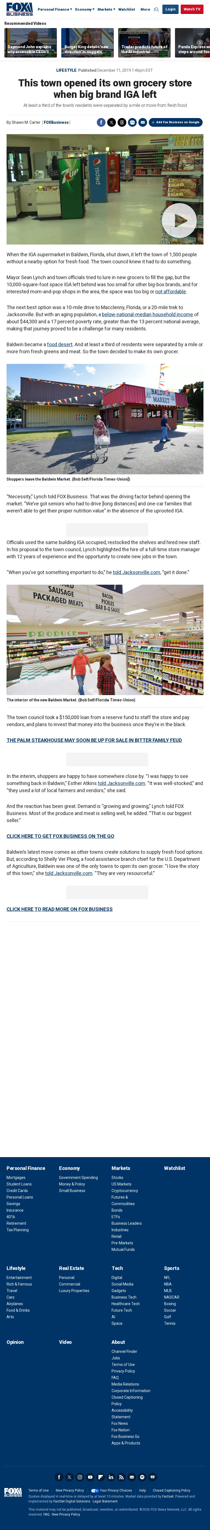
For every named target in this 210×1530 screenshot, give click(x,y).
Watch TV (192, 9)
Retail (116, 1236)
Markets (105, 9)
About (118, 1342)
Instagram (79, 1477)
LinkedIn (111, 1477)
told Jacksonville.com (136, 572)
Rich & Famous (19, 1284)
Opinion (15, 1342)
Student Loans (19, 1184)
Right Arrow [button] (200, 43)
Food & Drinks (18, 1310)
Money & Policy (72, 1184)
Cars (10, 1297)
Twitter (111, 122)
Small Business (72, 1190)
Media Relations (125, 1384)
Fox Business (20, 9)
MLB (168, 1290)
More (145, 9)
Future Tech (122, 1310)
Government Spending (78, 1177)
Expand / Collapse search (157, 9)
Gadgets (119, 1290)
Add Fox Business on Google (177, 122)
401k (11, 1217)
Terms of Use (123, 1364)
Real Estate (71, 1268)
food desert (59, 344)
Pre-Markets (122, 1243)
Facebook (101, 122)
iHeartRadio (152, 1477)
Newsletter (131, 1477)
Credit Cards (17, 1190)
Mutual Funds (123, 1249)
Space (117, 1323)
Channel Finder (124, 1351)
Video (65, 1342)
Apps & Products (126, 1443)
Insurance (15, 1210)
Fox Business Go (125, 1436)
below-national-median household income (147, 314)
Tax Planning (18, 1230)
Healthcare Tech (126, 1304)
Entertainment (19, 1277)
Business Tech (124, 1297)
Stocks (117, 1177)
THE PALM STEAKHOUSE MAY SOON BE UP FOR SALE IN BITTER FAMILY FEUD (94, 740)
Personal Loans (20, 1197)
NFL (167, 1277)
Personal (66, 1277)
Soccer (170, 1310)
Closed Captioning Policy (171, 1490)
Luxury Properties (74, 1290)
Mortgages (16, 1177)
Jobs (116, 1358)
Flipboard (100, 1477)
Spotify (142, 1477)
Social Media (122, 1284)
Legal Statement (105, 1501)
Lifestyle (66, 70)
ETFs (116, 1217)
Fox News (120, 1423)
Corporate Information (131, 1391)
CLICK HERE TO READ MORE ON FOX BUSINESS (60, 909)
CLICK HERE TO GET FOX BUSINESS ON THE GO (60, 836)
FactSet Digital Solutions (71, 1501)
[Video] (105, 189)
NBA (168, 1284)
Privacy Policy (123, 1371)
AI (113, 1317)
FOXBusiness (56, 122)
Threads (122, 122)
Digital (117, 1277)
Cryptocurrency (125, 1190)
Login (170, 9)
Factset (168, 1496)
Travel (12, 1290)
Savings (13, 1204)
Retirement (16, 1223)
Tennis (170, 1323)
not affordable (170, 291)
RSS (121, 1477)
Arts (10, 1317)
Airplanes (15, 1304)
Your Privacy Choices (116, 1490)
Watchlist (126, 9)
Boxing (170, 1304)
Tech (117, 1268)
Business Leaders (127, 1223)
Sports (171, 1268)
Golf (167, 1317)
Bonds (117, 1210)
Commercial (69, 1284)
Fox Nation (121, 1430)
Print (132, 122)
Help (142, 1490)
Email (142, 122)
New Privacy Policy (70, 1490)
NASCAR (171, 1297)
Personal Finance (53, 9)
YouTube (90, 1477)
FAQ (115, 1377)
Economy (83, 9)
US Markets (122, 1184)
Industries (120, 1230)
